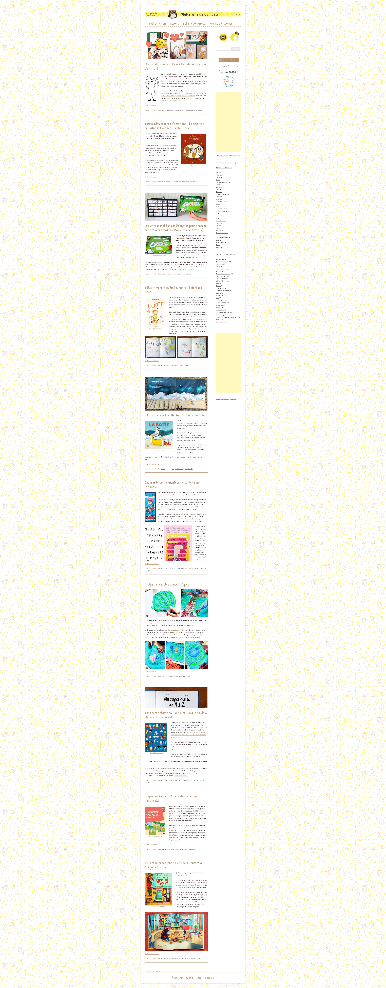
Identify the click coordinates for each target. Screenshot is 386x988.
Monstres (219, 216)
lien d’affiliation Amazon (194, 165)
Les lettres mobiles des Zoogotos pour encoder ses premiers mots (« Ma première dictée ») (176, 227)
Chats (218, 180)
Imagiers (218, 295)
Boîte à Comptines (194, 23)
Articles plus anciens (152, 971)
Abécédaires (164, 780)
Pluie (217, 228)
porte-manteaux (198, 568)
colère (173, 182)
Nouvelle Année (221, 221)
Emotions (219, 197)
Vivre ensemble (221, 322)
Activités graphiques (222, 262)
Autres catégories (221, 23)
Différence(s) (220, 189)
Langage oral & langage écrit (224, 211)
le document (166, 509)
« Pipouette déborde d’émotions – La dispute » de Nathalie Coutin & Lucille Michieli (175, 125)
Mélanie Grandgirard (196, 780)
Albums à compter (221, 269)
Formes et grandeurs (222, 291)
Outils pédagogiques (167, 849)
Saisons (218, 240)
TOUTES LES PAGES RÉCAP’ (224, 168)
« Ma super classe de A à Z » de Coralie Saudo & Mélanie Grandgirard (176, 714)
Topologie (219, 247)
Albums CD (219, 271)
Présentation (157, 23)
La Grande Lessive (221, 209)
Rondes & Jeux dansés (223, 238)
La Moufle (180, 423)
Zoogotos (179, 274)
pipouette (190, 110)
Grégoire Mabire (176, 958)
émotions (178, 182)
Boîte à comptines (221, 276)
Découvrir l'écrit (165, 274)
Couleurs (219, 187)
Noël (217, 218)
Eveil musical (220, 288)
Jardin (218, 204)
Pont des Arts (220, 230)
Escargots (219, 199)
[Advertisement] (228, 122)
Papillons (219, 223)
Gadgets (218, 293)
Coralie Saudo (186, 780)
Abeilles (218, 172)
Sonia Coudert (191, 958)
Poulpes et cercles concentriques (167, 584)
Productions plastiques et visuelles (171, 110)
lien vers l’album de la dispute (185, 96)
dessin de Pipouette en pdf (178, 101)
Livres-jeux (219, 305)
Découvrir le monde (222, 281)
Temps (218, 245)
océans (181, 469)
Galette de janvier (221, 201)
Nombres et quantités (222, 312)
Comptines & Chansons (223, 182)
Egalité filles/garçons (222, 194)
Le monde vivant (221, 303)
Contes (218, 185)
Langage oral (183, 849)
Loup (217, 213)
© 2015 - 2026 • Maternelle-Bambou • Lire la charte (193, 978)
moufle (177, 469)
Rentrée (218, 235)
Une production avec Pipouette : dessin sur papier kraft (175, 66)
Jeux (217, 206)
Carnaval (219, 177)
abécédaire (182, 723)
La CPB (218, 300)
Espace (218, 286)
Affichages (164, 568)
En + (217, 283)
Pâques (218, 225)
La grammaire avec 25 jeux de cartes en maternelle (171, 798)
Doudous (219, 192)
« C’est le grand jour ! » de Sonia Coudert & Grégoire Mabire (173, 865)
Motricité (218, 307)
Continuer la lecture (152, 105)
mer (173, 469)
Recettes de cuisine (222, 233)
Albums (174, 23)
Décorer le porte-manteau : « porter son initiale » (172, 484)
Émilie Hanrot (175, 365)
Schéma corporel (221, 242)
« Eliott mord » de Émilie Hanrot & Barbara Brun (173, 289)
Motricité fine (220, 310)
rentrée (184, 958)
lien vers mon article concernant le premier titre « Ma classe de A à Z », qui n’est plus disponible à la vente (189, 734)
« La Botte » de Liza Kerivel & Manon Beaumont (176, 415)
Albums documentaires (223, 274)
